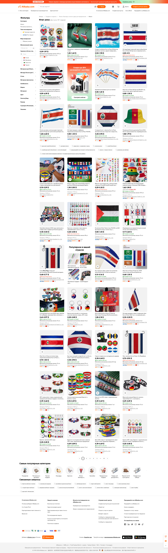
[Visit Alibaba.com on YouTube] (139, 524)
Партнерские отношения (131, 517)
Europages (109, 545)
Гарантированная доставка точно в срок (57, 511)
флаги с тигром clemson (106, 150)
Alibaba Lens (31, 537)
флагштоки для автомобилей (66, 487)
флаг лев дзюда (109, 483)
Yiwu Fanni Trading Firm (129, 239)
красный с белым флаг (28, 491)
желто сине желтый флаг (85, 487)
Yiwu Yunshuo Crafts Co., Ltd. (103, 97)
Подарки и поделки (51, 16)
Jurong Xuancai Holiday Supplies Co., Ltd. (51, 239)
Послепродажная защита (54, 515)
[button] (95, 7)
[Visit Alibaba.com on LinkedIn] (129, 524)
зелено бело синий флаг (103, 487)
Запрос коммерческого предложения (83, 509)
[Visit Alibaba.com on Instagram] (136, 524)
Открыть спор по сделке (105, 510)
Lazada (84, 545)
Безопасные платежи (53, 503)
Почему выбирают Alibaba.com (30, 503)
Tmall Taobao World (75, 545)
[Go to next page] (107, 458)
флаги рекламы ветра (124, 483)
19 (103, 458)
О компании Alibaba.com (29, 500)
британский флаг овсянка (28, 483)
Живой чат (101, 507)
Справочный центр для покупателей (109, 503)
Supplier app (88, 537)
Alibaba (41, 16)
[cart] (118, 7)
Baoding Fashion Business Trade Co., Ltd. (134, 196)
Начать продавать (129, 507)
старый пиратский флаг (28, 487)
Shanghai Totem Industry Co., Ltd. (104, 237)
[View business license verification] (100, 550)
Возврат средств (103, 513)
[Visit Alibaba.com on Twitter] (132, 524)
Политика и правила (53, 523)
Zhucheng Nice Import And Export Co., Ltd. (106, 139)
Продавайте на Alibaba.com (131, 503)
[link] (165, 536)
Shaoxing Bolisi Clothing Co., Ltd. (104, 58)
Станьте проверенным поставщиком (134, 513)
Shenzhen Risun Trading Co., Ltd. (48, 55)
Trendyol (102, 545)
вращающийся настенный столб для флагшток (83, 150)
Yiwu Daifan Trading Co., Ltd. (75, 58)
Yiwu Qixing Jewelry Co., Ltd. (75, 239)
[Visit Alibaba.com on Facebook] (125, 524)
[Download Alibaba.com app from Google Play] (140, 537)
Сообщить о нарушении (105, 522)
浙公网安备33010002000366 (112, 550)
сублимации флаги (81, 483)
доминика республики (123, 150)
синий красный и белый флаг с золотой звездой (54, 150)
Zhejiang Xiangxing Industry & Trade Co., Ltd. (135, 140)
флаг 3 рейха (134, 487)
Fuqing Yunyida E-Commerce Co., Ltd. (77, 193)
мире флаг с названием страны (82, 146)
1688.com (66, 545)
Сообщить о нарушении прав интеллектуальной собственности (108, 517)
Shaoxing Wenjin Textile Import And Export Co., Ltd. (135, 98)
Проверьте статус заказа (131, 510)
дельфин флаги (65, 146)
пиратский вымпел (96, 483)
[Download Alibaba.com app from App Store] (127, 537)
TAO (98, 545)
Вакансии (24, 513)
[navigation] (28, 238)
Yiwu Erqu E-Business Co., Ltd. (103, 194)
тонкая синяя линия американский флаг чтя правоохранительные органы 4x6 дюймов (63, 153)
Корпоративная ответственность (31, 510)
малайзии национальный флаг (63, 483)
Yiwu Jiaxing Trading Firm (46, 194)
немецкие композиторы (120, 487)
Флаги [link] (90, 16)
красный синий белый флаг (49, 146)
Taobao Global (91, 545)
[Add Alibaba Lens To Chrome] (48, 537)
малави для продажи (45, 483)
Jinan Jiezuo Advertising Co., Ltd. (49, 139)
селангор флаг (98, 146)
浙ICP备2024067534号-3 (129, 550)
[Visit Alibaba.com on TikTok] (143, 524)
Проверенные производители (81, 505)
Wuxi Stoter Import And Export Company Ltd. (135, 58)
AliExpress (59, 545)
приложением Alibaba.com (112, 537)
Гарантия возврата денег (54, 507)
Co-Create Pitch (26, 507)
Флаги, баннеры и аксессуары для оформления (72, 16)
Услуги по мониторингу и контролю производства (57, 519)
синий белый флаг (112, 146)
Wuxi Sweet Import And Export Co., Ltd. (50, 98)
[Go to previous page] (79, 458)
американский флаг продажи (46, 487)
